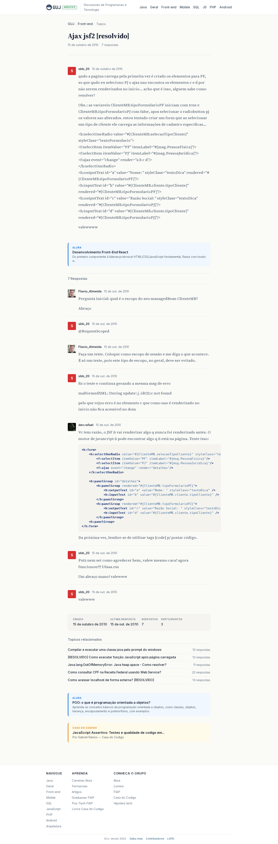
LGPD (170, 838)
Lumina (119, 786)
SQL (196, 7)
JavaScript (53, 809)
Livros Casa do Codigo (88, 809)
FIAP (117, 792)
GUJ (71, 24)
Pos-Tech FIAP (82, 803)
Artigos (77, 792)
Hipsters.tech (123, 803)
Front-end (85, 24)
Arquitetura (53, 826)
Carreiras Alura (82, 780)
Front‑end (168, 7)
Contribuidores (155, 838)
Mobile (185, 7)
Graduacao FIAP (83, 797)
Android (225, 7)
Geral (154, 7)
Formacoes (80, 786)
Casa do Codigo (125, 797)
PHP (213, 7)
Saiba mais (136, 838)
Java (143, 7)
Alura (117, 780)
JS (205, 7)
